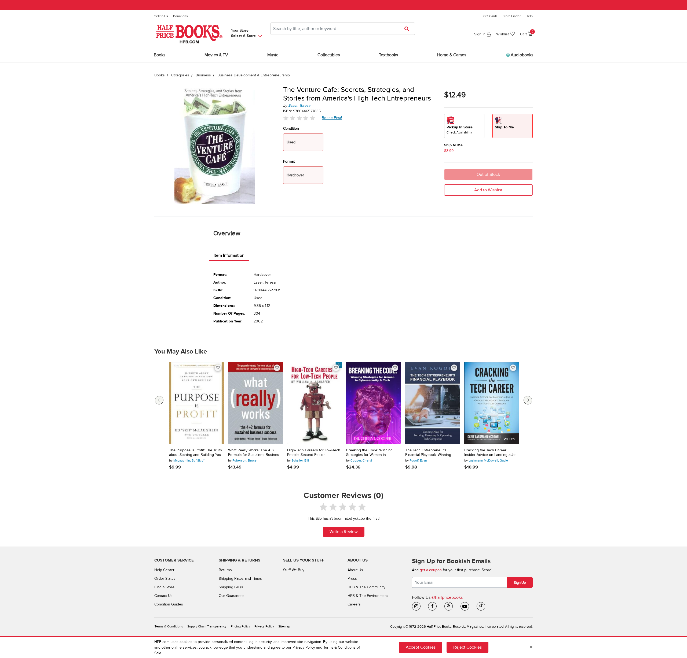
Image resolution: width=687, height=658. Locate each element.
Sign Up (520, 583)
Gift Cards (490, 16)
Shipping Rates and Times (240, 578)
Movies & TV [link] (216, 55)
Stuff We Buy (293, 570)
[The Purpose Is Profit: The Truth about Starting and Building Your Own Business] (196, 403)
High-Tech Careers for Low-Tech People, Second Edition (313, 452)
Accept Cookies (421, 647)
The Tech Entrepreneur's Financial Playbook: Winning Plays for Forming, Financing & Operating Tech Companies (430, 452)
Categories (180, 75)
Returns (225, 570)
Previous (159, 400)
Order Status (165, 578)
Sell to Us (161, 16)
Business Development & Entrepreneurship (253, 75)
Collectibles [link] (328, 55)
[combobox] (343, 29)
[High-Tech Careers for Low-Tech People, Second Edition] (314, 403)
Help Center (164, 570)
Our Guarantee (231, 595)
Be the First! (332, 117)
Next (528, 400)
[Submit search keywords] (408, 28)
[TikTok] (481, 606)
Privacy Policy (264, 626)
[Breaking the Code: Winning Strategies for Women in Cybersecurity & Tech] (373, 403)
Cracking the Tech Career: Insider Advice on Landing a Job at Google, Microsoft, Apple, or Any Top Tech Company (491, 452)
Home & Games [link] (451, 55)
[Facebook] (432, 606)
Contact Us (163, 595)
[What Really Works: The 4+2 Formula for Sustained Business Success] (255, 403)
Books (159, 75)
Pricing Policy (240, 626)
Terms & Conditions (169, 626)
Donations (180, 16)
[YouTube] (465, 606)
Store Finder (512, 16)
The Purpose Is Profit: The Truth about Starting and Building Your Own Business (195, 452)
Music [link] (272, 55)
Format (289, 161)
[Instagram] (416, 606)
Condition (291, 128)
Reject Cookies (467, 647)
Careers (354, 604)
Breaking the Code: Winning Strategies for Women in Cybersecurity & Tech (369, 452)
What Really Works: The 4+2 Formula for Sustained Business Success (254, 452)
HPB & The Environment (368, 595)
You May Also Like (180, 351)
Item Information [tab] (229, 255)
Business (203, 75)
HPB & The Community (366, 587)
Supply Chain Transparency (206, 626)
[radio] (464, 126)
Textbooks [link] (388, 55)
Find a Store (164, 587)
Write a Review (344, 531)
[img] (299, 118)
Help (529, 16)
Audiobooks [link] (521, 55)
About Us (355, 570)
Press (352, 578)
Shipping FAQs (231, 587)
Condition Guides (168, 604)
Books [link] (159, 55)
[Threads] (448, 606)
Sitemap (284, 626)
